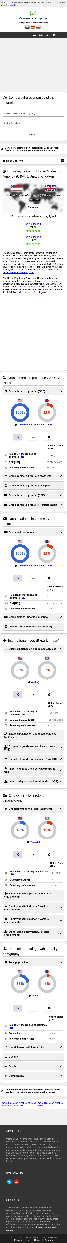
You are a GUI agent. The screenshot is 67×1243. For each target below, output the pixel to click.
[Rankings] (56, 35)
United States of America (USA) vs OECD (50, 1104)
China (35, 682)
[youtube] (16, 1183)
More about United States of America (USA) (30, 271)
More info (13, 5)
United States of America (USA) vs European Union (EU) (19, 1104)
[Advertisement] (33, 65)
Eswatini (35, 842)
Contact (49, 1240)
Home (37, 1240)
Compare (33, 134)
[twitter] (9, 1183)
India (35, 995)
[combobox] (33, 113)
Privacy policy (21, 1240)
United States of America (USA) (35, 424)
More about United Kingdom (33, 292)
